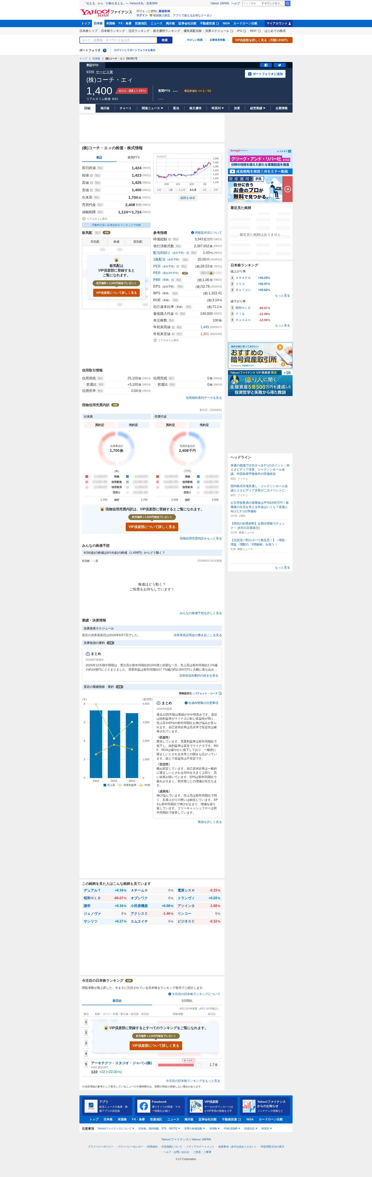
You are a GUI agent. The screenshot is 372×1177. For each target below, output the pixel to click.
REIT (253, 31)
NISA (226, 23)
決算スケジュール (217, 31)
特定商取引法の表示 (272, 1146)
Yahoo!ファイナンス (175, 1139)
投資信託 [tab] (249, 1128)
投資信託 (141, 23)
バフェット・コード (206, 693)
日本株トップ (88, 31)
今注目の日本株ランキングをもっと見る (193, 1080)
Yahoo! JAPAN (219, 3)
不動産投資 (207, 23)
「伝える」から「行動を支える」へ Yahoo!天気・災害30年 (121, 3)
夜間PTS (134, 157)
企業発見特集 (217, 39)
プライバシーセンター (130, 1146)
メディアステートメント (200, 1146)
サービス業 (104, 72)
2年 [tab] (216, 189)
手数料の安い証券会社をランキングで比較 (116, 225)
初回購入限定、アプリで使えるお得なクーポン (182, 15)
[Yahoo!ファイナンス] (106, 10)
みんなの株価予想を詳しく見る (201, 613)
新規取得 (164, 11)
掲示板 (170, 23)
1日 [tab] (159, 189)
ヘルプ (235, 3)
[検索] (287, 3)
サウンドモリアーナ (274, 3)
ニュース (156, 23)
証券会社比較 (187, 23)
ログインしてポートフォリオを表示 (134, 50)
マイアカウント (277, 23)
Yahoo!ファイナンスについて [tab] (115, 1128)
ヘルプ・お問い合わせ (176, 1152)
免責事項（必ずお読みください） (237, 1146)
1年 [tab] (205, 189)
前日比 (117, 1000)
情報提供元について (208, 232)
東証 (99, 157)
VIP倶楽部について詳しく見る (116, 292)
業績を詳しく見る (210, 822)
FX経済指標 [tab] (230, 1128)
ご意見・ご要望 (202, 1152)
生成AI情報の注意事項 (203, 703)
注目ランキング (139, 31)
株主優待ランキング (166, 31)
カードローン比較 (245, 23)
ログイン (142, 15)
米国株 (110, 23)
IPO (239, 31)
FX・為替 (125, 23)
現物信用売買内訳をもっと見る (201, 538)
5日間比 (187, 1000)
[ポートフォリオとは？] (104, 50)
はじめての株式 (275, 31)
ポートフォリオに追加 (268, 74)
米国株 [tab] (213, 1128)
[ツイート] (280, 65)
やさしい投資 (195, 39)
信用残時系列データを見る (204, 397)
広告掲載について (171, 1146)
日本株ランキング (113, 31)
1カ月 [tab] (182, 189)
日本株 (98, 23)
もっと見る (282, 295)
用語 (100, 167)
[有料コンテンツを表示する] (211, 273)
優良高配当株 (193, 31)
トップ (85, 23)
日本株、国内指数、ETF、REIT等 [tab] (157, 1128)
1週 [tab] (171, 189)
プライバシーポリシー (101, 1146)
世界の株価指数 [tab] (193, 1128)
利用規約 (152, 1146)
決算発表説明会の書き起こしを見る (198, 635)
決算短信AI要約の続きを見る (198, 675)
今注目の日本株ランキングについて (196, 994)
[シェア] (266, 65)
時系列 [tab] (265, 1128)
